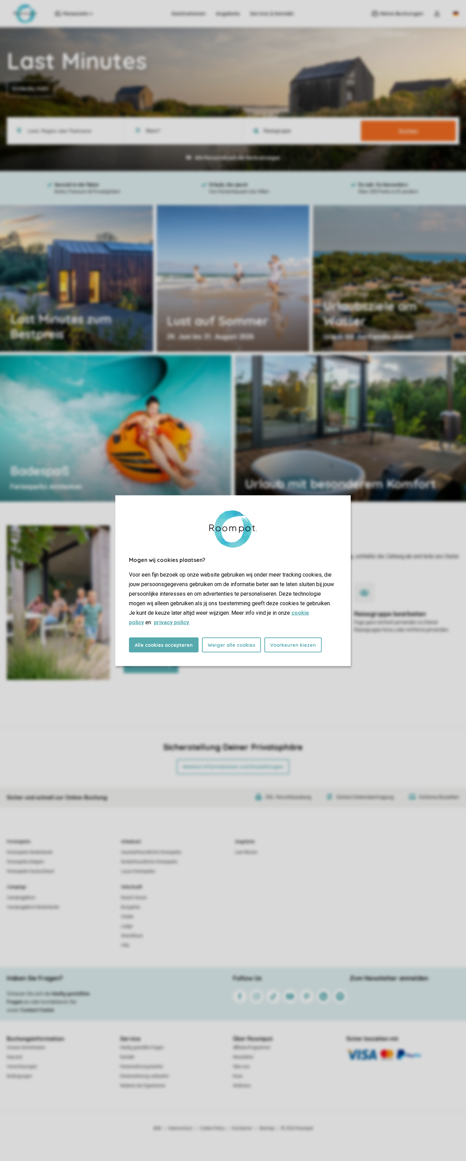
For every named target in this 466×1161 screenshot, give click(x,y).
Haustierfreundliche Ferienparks (151, 852)
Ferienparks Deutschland (30, 871)
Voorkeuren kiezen (293, 645)
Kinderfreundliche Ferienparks (149, 861)
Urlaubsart (131, 841)
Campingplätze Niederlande (33, 907)
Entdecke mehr (30, 89)
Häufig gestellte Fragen (142, 1047)
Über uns (241, 1066)
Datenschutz (180, 1128)
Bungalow (130, 907)
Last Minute (246, 852)
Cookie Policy (212, 1128)
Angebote (228, 14)
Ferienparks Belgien (25, 861)
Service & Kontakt (272, 14)
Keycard (14, 1057)
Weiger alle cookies (231, 645)
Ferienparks (19, 841)
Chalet (127, 916)
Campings (16, 887)
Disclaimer (242, 1128)
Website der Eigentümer (142, 1085)
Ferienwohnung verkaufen (144, 1076)
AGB (157, 1128)
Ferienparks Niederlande (30, 852)
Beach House (134, 897)
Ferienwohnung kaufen (141, 1066)
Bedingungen (19, 1076)
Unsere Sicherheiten (26, 1047)
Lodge (127, 926)
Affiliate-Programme (251, 1047)
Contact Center (37, 1010)
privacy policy (171, 622)
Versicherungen (22, 1066)
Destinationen (189, 14)
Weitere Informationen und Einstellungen (233, 767)
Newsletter (243, 1057)
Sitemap (266, 1128)
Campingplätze (21, 897)
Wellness (242, 1085)
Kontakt (127, 1057)
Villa (125, 945)
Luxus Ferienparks (138, 871)
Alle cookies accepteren (164, 645)
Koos (238, 1076)
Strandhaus (132, 935)
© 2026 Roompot (297, 1128)
